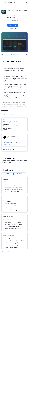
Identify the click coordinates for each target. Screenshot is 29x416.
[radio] (8, 174)
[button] (13, 128)
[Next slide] (26, 54)
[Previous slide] (2, 54)
